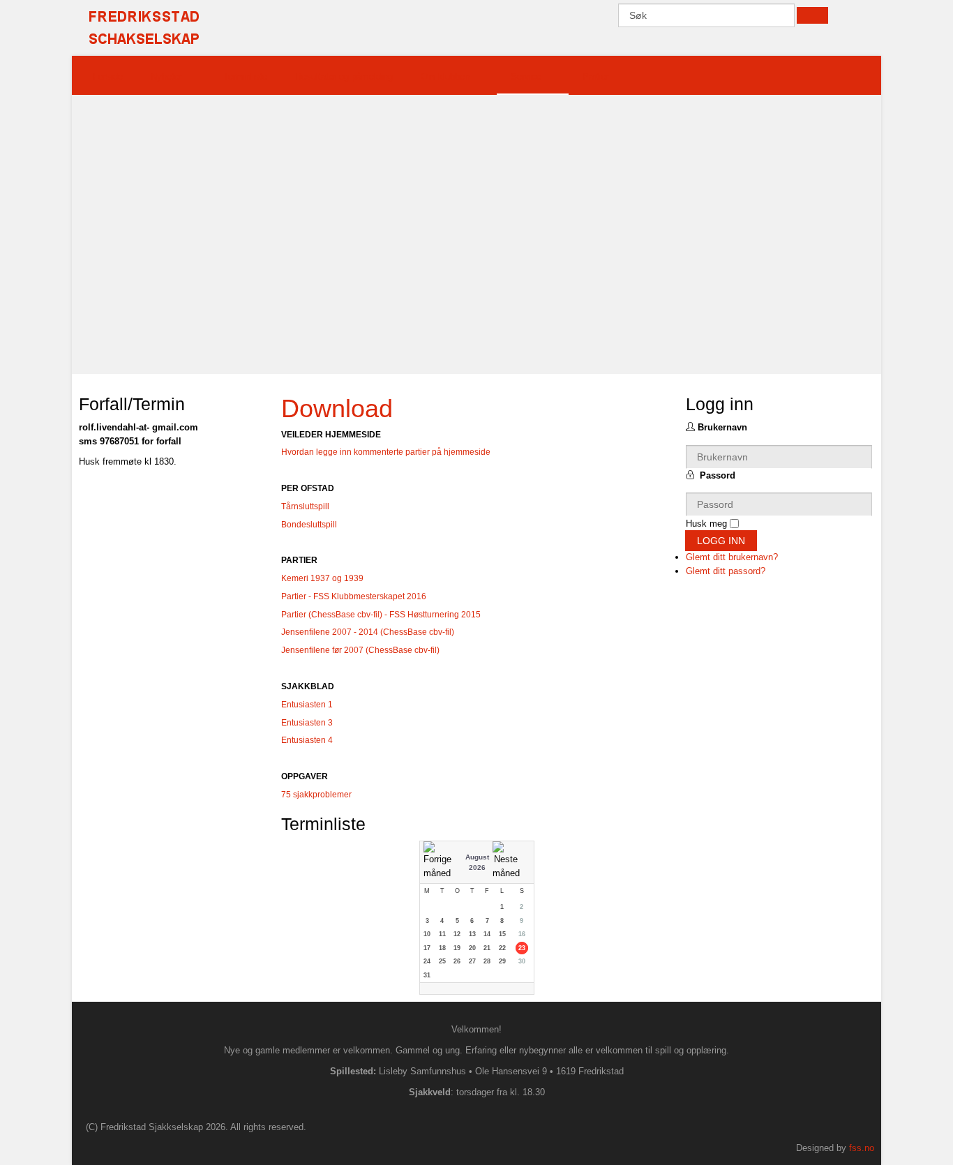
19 (456, 948)
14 (486, 934)
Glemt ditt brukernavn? (732, 557)
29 (502, 961)
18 (442, 948)
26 (456, 961)
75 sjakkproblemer (316, 794)
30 (521, 961)
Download (337, 408)
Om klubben (445, 76)
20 (472, 948)
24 (426, 961)
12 (456, 934)
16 (521, 934)
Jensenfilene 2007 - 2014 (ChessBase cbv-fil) (367, 632)
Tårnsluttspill (305, 506)
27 (472, 961)
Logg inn (721, 540)
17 (426, 948)
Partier (596, 76)
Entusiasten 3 (307, 723)
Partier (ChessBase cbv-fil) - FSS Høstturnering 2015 (381, 614)
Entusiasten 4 (308, 740)
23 (521, 948)
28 (486, 961)
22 (502, 948)
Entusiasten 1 (307, 704)
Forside (108, 76)
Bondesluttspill (309, 524)
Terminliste (245, 76)
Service (526, 76)
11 (442, 934)
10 (426, 934)
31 (426, 975)
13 (472, 934)
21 (486, 948)
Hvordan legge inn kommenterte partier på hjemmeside (385, 452)
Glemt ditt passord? (725, 571)
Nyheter (166, 76)
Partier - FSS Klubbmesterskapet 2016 (353, 596)
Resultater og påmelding (344, 76)
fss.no (861, 1148)
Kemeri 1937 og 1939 (322, 578)
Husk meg (706, 523)
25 (442, 961)
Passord (717, 475)
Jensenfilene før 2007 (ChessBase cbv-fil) (360, 650)
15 (502, 934)
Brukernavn (722, 427)
